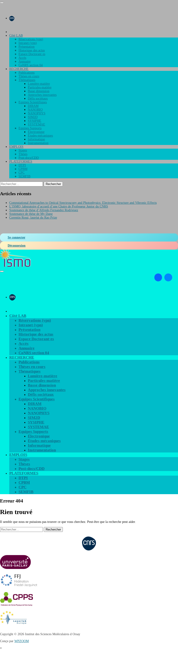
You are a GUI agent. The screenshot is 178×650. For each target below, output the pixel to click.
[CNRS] (11, 18)
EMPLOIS (16, 146)
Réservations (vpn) (31, 39)
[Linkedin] (158, 277)
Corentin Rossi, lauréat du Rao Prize (33, 217)
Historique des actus (32, 50)
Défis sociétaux (38, 98)
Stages (23, 150)
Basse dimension (38, 91)
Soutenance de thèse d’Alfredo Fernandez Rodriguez (43, 210)
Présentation (27, 46)
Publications (27, 72)
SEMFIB (24, 176)
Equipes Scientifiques (33, 102)
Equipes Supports (30, 128)
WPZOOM (21, 641)
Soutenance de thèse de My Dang (31, 214)
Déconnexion (16, 245)
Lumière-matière (39, 83)
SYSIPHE (34, 120)
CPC (22, 172)
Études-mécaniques (40, 135)
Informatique (36, 139)
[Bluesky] (168, 277)
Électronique (36, 132)
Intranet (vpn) (28, 43)
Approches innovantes (42, 95)
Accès (22, 58)
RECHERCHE (19, 69)
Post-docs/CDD (29, 158)
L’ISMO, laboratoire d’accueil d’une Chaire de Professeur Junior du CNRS (58, 206)
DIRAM (33, 106)
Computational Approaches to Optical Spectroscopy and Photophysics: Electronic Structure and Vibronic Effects (83, 202)
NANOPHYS (36, 113)
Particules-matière (39, 87)
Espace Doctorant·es (32, 54)
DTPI (22, 165)
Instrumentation (38, 143)
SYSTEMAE (36, 124)
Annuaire (25, 61)
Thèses (23, 154)
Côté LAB (16, 35)
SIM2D (33, 117)
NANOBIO (35, 109)
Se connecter (16, 237)
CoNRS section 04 (31, 65)
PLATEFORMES (20, 161)
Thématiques (27, 80)
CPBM (23, 169)
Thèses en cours (29, 76)
